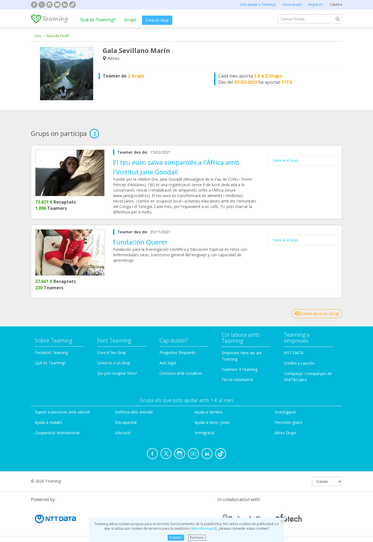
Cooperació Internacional (57, 432)
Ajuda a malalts (48, 422)
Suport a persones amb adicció (62, 412)
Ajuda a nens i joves (212, 422)
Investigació (285, 412)
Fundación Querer (140, 241)
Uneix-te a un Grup (319, 314)
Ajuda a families (209, 412)
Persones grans (288, 422)
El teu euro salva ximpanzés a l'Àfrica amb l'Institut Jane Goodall (176, 167)
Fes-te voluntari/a (237, 379)
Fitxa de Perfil (57, 35)
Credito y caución (299, 363)
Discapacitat (126, 422)
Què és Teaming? (98, 20)
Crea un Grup (157, 20)
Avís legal (167, 362)
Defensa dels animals (134, 412)
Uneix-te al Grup (285, 160)
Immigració (205, 432)
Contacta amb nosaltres (180, 373)
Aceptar (176, 537)
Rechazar (197, 537)
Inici (38, 35)
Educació (123, 432)
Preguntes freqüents (177, 352)
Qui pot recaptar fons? (117, 373)
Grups (130, 20)
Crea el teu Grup (111, 352)
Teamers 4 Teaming (239, 369)
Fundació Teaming (51, 352)
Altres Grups (285, 432)
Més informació (203, 528)
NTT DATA (293, 352)
